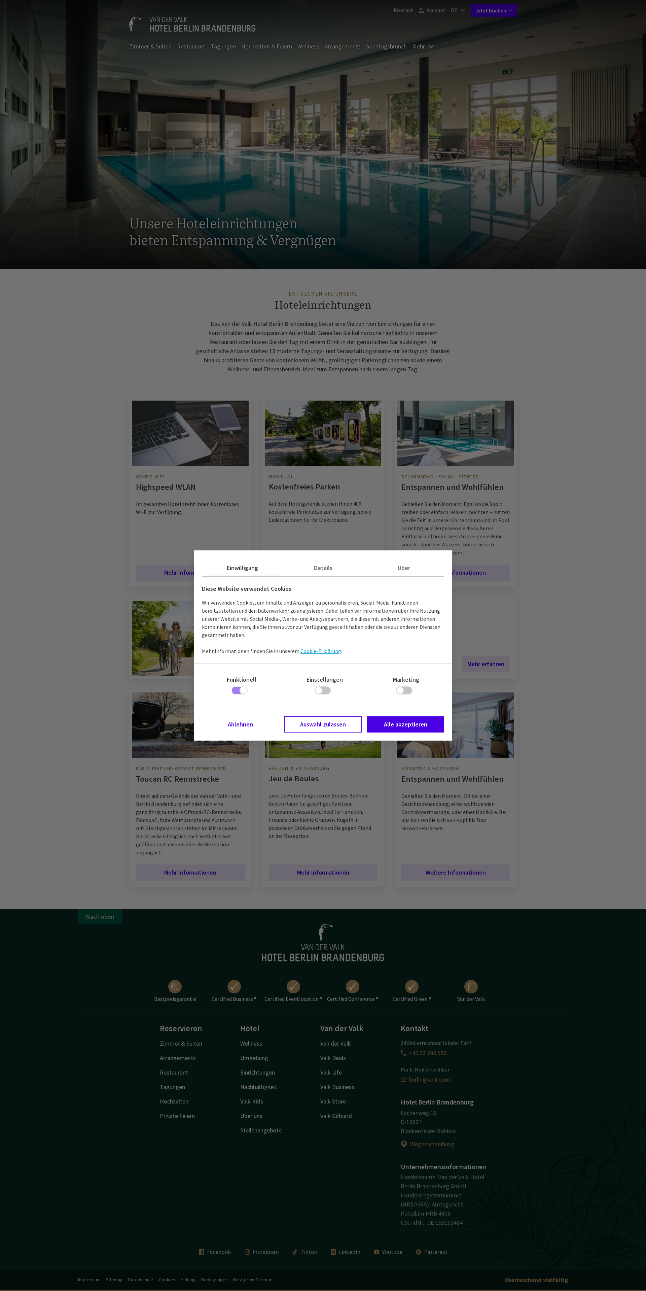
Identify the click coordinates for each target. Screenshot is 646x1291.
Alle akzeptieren (405, 724)
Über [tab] (404, 568)
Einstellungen (325, 679)
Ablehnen (240, 724)
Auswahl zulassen (323, 724)
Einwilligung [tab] (242, 568)
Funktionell (241, 679)
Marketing (406, 679)
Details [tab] (323, 568)
